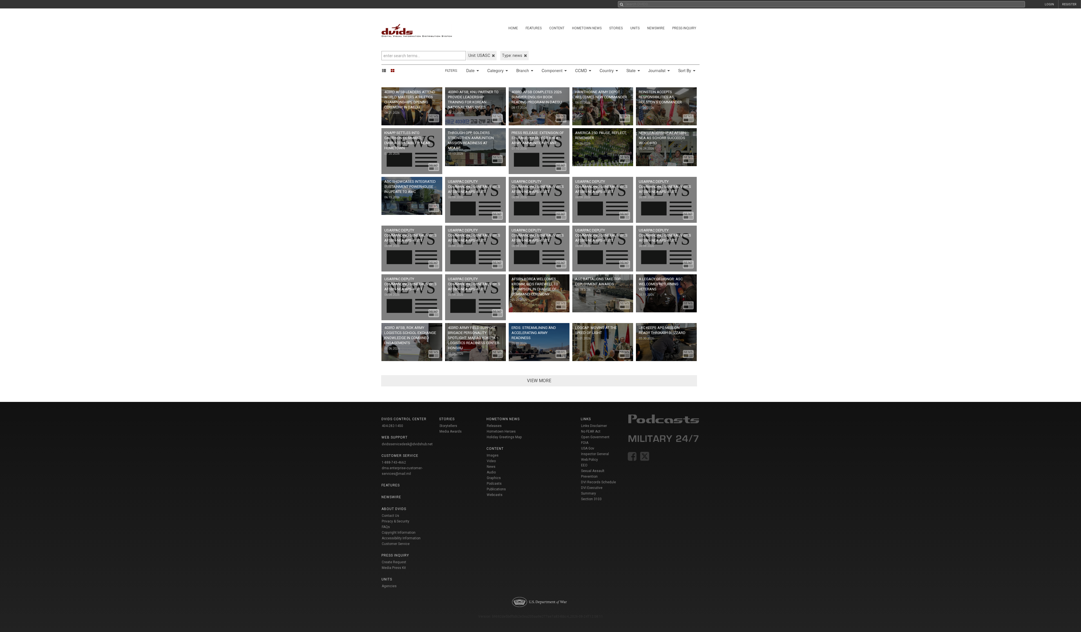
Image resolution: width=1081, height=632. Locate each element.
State (631, 70)
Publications (496, 489)
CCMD (581, 70)
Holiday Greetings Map (504, 437)
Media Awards (450, 431)
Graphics (494, 478)
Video (491, 461)
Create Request (394, 562)
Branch (523, 70)
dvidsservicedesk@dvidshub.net (407, 444)
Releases (494, 426)
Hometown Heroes (501, 431)
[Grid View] (394, 70)
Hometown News (587, 28)
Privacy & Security (395, 521)
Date (471, 70)
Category (496, 70)
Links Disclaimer (594, 426)
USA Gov (587, 448)
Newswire (656, 28)
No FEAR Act (590, 431)
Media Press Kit (394, 568)
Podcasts (494, 484)
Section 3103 (591, 499)
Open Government (595, 437)
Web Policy (589, 460)
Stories (616, 28)
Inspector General (595, 454)
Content (556, 28)
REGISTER (1069, 4)
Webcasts (494, 495)
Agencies (389, 586)
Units (635, 28)
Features (534, 28)
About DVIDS (393, 509)
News (491, 467)
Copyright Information (399, 533)
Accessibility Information (401, 538)
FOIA (584, 443)
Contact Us (390, 516)
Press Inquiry (684, 28)
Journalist (657, 70)
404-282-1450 (392, 426)
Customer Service (396, 544)
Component (553, 70)
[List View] (385, 70)
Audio (491, 472)
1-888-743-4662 (394, 462)
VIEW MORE (539, 380)
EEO (584, 465)
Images (493, 455)
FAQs (386, 527)
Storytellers (448, 426)
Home (513, 28)
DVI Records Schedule (598, 482)
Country (607, 70)
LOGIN (1049, 4)
